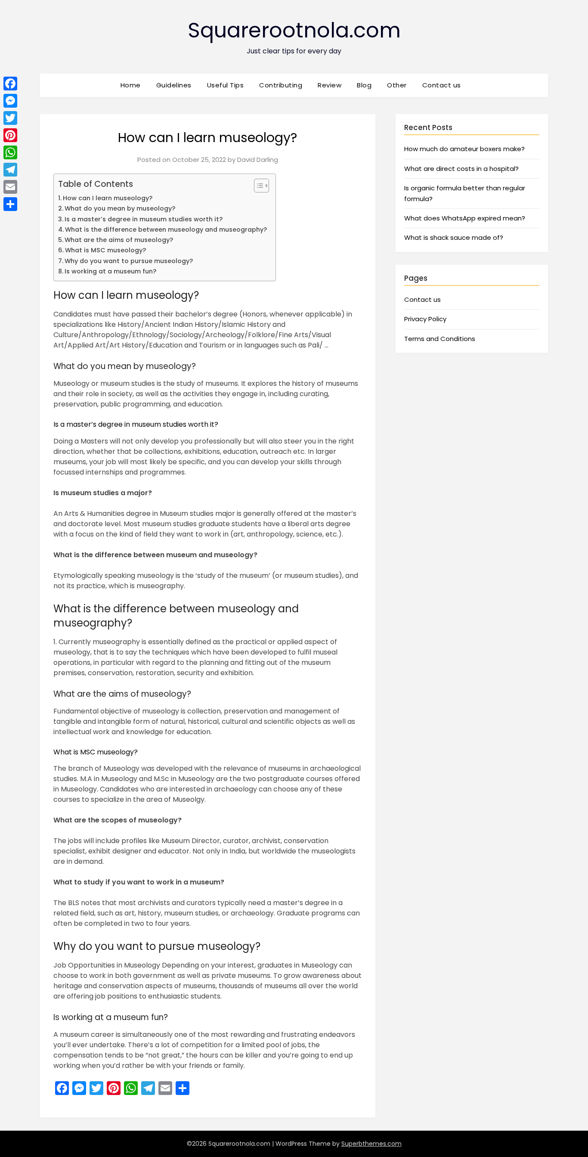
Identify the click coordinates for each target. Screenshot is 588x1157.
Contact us (441, 85)
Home (131, 85)
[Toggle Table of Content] (257, 185)
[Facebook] (10, 83)
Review (329, 85)
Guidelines (174, 85)
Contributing (280, 85)
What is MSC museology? (105, 250)
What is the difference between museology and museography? (166, 229)
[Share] (10, 204)
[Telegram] (10, 169)
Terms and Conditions (439, 338)
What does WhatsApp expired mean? (464, 218)
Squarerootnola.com (294, 30)
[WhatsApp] (10, 152)
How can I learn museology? (107, 198)
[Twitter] (10, 118)
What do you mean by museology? (120, 208)
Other (397, 85)
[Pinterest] (10, 135)
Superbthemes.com (371, 1143)
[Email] (10, 186)
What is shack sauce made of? (453, 237)
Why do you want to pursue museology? (129, 261)
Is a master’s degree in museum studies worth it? (144, 219)
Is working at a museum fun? (110, 271)
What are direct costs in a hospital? (461, 168)
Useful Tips (225, 85)
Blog (364, 85)
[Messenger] (10, 100)
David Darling (257, 159)
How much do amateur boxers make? (464, 148)
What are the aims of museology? (119, 240)
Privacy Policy (425, 318)
